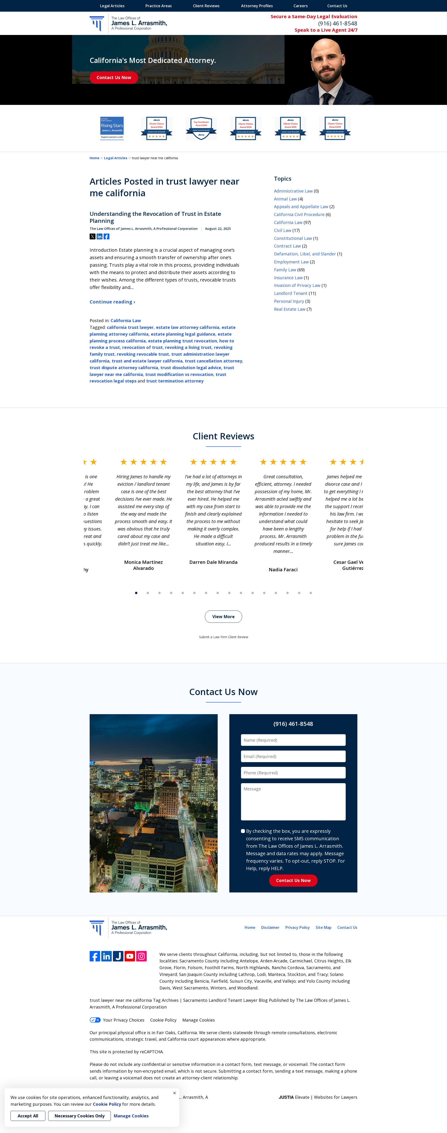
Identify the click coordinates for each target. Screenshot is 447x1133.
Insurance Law (288, 277)
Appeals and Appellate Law (301, 206)
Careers (301, 5)
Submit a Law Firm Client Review (223, 637)
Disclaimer (270, 927)
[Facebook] (95, 956)
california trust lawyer (130, 327)
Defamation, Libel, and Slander (305, 254)
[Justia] (118, 956)
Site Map (324, 927)
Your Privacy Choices (123, 1020)
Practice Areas (159, 5)
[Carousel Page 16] (311, 593)
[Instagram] (141, 956)
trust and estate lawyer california (147, 361)
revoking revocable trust (143, 354)
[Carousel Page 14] (287, 593)
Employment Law (291, 262)
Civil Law (282, 230)
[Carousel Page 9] (229, 593)
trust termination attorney (174, 381)
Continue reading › (112, 302)
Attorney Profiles (257, 5)
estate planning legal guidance (183, 334)
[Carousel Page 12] (264, 593)
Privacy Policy (297, 927)
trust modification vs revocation (179, 374)
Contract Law (287, 246)
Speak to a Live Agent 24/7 (326, 30)
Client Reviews (206, 5)
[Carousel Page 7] (206, 593)
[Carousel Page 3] (159, 593)
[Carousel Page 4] (171, 593)
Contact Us (337, 5)
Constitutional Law (293, 238)
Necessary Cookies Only (79, 1116)
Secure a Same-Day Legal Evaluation (314, 16)
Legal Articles (112, 5)
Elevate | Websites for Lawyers (318, 1097)
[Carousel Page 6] (194, 593)
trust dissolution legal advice (190, 367)
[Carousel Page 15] (299, 593)
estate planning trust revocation (182, 341)
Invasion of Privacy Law (297, 285)
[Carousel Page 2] (148, 593)
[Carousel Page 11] (252, 593)
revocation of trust (142, 347)
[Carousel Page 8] (218, 593)
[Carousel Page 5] (183, 593)
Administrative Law (293, 191)
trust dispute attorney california (124, 367)
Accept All (28, 1116)
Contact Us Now (114, 77)
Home (94, 158)
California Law (126, 320)
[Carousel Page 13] (276, 593)
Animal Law (285, 199)
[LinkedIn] (106, 956)
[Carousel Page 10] (241, 593)
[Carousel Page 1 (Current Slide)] (136, 593)
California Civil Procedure (299, 214)
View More (223, 616)
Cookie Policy (163, 1020)
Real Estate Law (289, 309)
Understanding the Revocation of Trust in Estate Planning (155, 217)
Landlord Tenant (291, 293)
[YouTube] (130, 956)
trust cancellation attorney (213, 361)
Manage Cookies (198, 1020)
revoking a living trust (188, 347)
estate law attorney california (187, 327)
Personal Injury (289, 301)
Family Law (285, 269)
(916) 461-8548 (337, 23)
